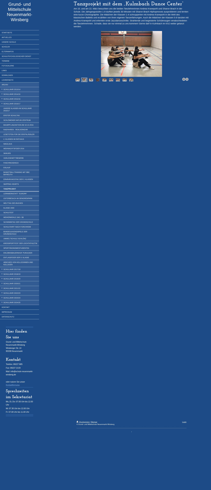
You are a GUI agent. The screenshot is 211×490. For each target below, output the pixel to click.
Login (184, 422)
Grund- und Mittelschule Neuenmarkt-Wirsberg (19, 12)
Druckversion (84, 422)
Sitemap (94, 422)
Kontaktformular (12, 385)
